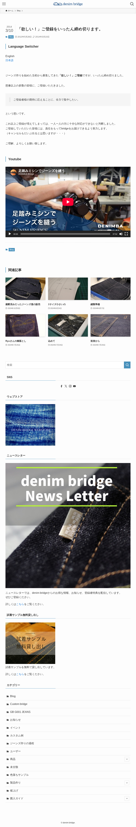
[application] (68, 202)
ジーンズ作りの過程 (22, 743)
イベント (15, 727)
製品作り (15, 782)
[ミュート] (121, 234)
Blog (11, 37)
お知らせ (15, 719)
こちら (20, 604)
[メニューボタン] (4, 4)
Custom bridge (18, 704)
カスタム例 (16, 735)
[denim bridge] (68, 4)
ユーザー (15, 751)
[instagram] (70, 386)
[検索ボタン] (132, 4)
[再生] (9, 234)
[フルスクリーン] (126, 234)
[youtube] (74, 386)
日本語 (9, 60)
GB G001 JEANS (20, 712)
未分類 (14, 767)
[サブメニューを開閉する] (127, 759)
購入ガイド (16, 798)
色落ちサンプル (19, 774)
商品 (12, 759)
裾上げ (14, 790)
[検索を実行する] (127, 364)
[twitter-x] (66, 386)
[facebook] (61, 386)
